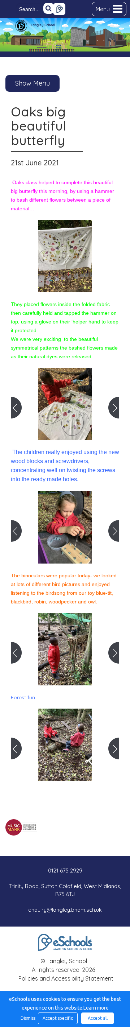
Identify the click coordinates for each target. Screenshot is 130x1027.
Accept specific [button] (58, 1018)
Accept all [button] (98, 1018)
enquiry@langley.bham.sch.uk (65, 909)
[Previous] (16, 407)
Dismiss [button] (27, 1018)
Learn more (96, 1008)
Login (59, 9)
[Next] (113, 407)
